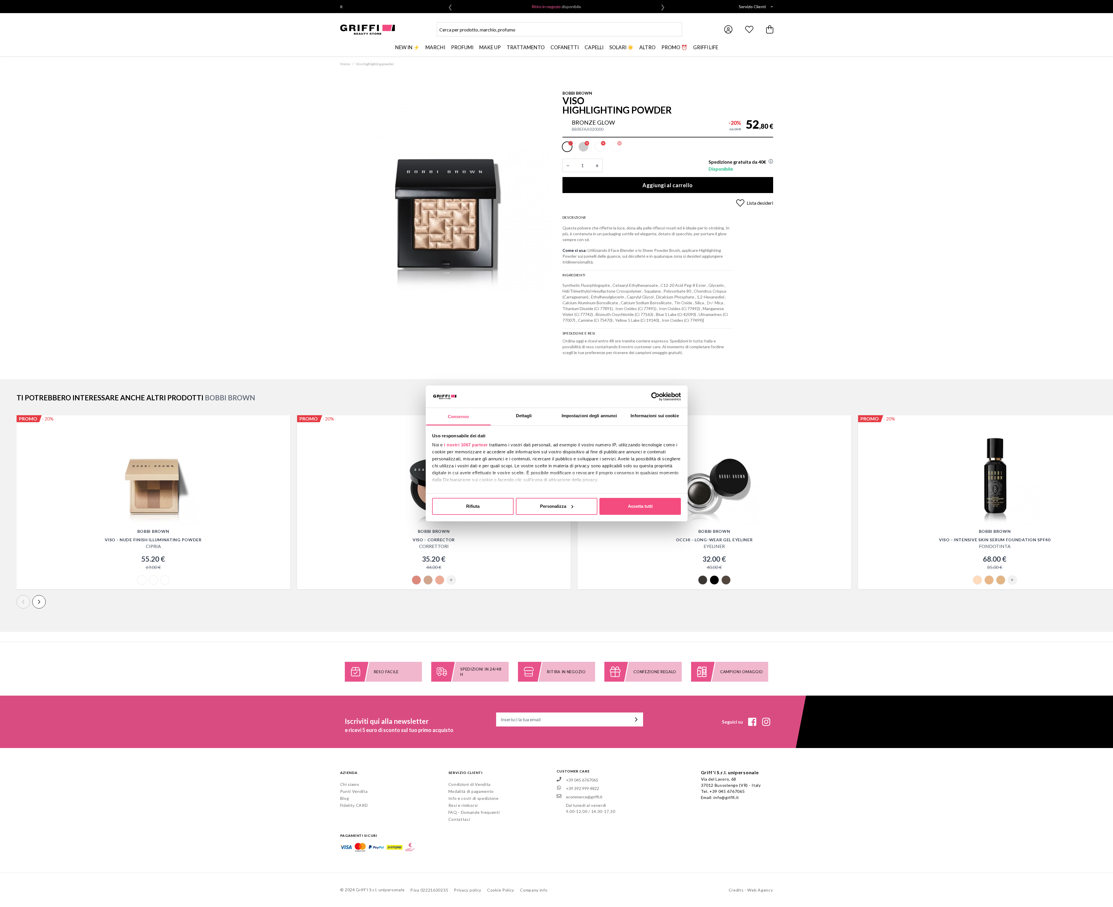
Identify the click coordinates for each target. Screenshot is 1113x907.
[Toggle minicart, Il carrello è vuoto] (770, 29)
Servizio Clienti (752, 6)
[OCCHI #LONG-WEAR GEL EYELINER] (714, 472)
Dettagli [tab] (524, 415)
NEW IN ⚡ (407, 47)
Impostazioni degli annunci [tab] (589, 415)
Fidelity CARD (354, 805)
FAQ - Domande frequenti (474, 812)
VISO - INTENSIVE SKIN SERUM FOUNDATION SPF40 (994, 539)
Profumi (462, 47)
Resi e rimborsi (463, 805)
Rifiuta (473, 506)
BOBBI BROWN (577, 93)
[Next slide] (39, 602)
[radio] (567, 146)
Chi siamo (349, 784)
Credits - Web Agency (751, 889)
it (341, 6)
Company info (533, 889)
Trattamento (526, 47)
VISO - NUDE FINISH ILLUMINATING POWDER (153, 539)
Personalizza (553, 506)
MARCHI (435, 47)
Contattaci (459, 819)
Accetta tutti (640, 506)
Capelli (594, 47)
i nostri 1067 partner (466, 444)
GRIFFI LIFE (705, 47)
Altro (647, 47)
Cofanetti (565, 47)
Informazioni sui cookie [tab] (655, 415)
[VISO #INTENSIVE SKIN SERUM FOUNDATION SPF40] (994, 472)
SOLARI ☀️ (621, 47)
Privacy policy (467, 889)
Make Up (490, 47)
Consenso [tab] (458, 416)
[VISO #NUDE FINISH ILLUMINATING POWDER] (153, 472)
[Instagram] (766, 721)
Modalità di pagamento (471, 791)
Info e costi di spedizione (473, 798)
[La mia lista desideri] (749, 29)
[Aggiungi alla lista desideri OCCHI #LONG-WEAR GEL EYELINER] (843, 423)
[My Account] (728, 29)
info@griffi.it (726, 797)
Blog (344, 798)
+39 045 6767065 (727, 791)
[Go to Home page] (367, 29)
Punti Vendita (354, 791)
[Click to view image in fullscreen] (445, 186)
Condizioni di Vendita (469, 784)
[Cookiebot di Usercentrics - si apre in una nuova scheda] (655, 396)
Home (345, 64)
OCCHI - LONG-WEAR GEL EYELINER (714, 539)
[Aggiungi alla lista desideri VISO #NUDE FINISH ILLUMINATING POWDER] (282, 423)
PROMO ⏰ (674, 47)
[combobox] (559, 29)
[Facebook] (752, 721)
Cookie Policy (500, 889)
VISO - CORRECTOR (434, 539)
